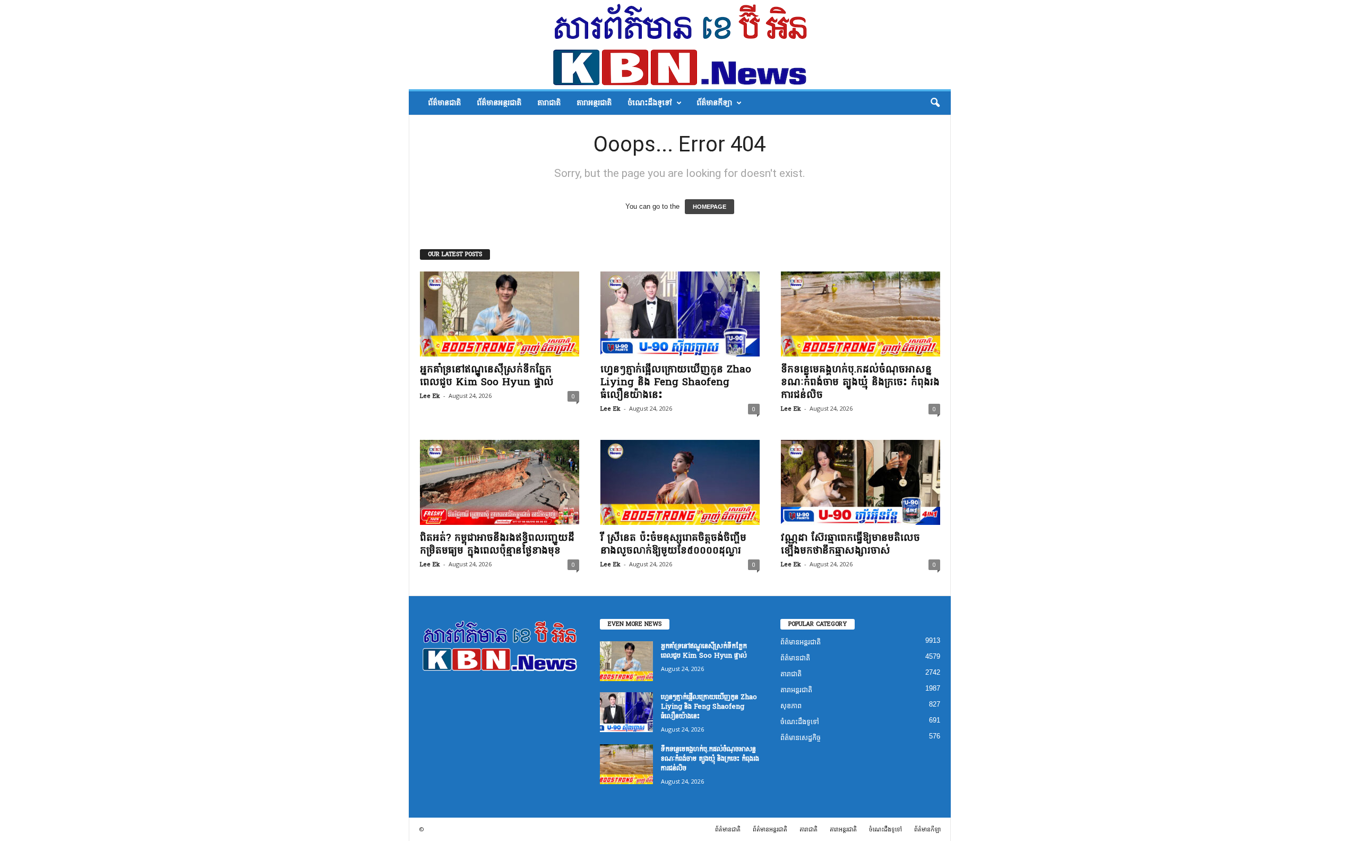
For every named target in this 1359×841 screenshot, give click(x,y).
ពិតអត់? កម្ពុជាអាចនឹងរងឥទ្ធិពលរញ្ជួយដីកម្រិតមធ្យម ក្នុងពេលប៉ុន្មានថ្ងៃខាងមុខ (497, 544)
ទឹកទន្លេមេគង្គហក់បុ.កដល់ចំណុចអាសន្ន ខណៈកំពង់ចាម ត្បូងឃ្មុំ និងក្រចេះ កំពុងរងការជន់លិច (860, 382)
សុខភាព (791, 706)
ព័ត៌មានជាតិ (444, 102)
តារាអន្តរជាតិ (594, 102)
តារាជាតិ (549, 102)
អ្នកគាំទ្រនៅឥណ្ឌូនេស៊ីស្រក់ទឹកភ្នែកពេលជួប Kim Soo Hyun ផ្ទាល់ (487, 375)
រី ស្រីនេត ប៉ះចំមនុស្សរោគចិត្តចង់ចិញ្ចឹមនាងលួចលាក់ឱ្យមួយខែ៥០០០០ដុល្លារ (673, 544)
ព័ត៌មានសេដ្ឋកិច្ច (800, 738)
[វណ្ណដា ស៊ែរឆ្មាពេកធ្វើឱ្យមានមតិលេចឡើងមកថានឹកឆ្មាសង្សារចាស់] (860, 482)
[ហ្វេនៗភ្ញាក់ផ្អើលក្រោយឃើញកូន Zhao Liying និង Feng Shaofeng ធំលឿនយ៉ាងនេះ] (680, 313)
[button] (935, 103)
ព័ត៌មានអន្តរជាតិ (499, 102)
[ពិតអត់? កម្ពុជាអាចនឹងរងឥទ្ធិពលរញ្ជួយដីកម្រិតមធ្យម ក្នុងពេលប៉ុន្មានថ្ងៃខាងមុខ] (499, 482)
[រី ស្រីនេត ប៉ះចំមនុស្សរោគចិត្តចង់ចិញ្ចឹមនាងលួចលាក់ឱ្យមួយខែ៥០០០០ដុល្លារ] (680, 482)
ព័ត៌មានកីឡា (714, 102)
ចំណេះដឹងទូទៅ (649, 102)
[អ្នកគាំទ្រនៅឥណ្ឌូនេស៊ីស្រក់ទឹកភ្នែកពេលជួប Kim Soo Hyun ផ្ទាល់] (499, 313)
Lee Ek (430, 396)
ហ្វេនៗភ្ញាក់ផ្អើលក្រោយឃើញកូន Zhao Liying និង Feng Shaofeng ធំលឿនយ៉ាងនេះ (675, 382)
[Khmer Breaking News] (680, 44)
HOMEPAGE (709, 206)
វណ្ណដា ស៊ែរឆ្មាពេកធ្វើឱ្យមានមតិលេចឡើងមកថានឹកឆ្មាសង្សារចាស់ (850, 544)
